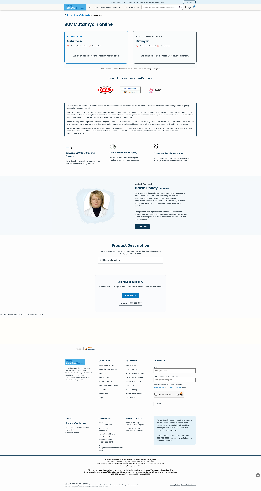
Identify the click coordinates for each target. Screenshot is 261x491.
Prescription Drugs (106, 365)
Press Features (132, 369)
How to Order (105, 7)
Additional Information (110, 260)
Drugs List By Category (107, 369)
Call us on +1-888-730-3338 (130, 303)
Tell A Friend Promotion (135, 373)
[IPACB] (155, 90)
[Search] (180, 7)
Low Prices (130, 385)
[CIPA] (105, 90)
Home (69, 15)
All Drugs (102, 389)
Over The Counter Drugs (108, 385)
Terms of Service (175, 388)
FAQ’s (125, 7)
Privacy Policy (131, 389)
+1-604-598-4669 (105, 436)
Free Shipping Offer (134, 381)
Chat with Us (130, 295)
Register (189, 2)
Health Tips (103, 393)
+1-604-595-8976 (105, 442)
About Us (117, 7)
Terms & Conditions (188, 485)
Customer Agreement (135, 377)
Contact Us (134, 7)
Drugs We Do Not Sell (82, 15)
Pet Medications (105, 381)
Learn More (144, 226)
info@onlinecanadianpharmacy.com (151, 2)
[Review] (130, 90)
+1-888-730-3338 (126, 2)
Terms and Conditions (135, 393)
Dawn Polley (131, 365)
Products (93, 7)
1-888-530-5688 (105, 431)
